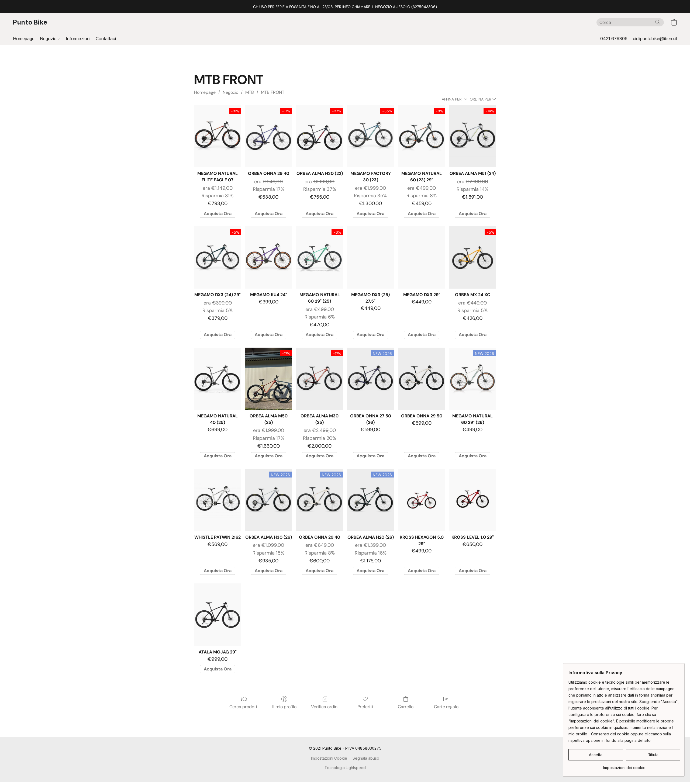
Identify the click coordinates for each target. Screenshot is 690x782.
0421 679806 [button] (613, 38)
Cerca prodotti (243, 707)
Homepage (23, 38)
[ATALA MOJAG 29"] (217, 614)
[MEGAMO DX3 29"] (421, 257)
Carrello (405, 707)
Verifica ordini (325, 707)
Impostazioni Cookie (329, 758)
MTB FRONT (272, 92)
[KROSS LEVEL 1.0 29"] (472, 500)
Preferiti (365, 707)
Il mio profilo (284, 707)
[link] (624, 765)
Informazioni (78, 38)
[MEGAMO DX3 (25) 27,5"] (370, 257)
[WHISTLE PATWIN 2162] (217, 500)
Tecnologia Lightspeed (345, 767)
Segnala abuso (366, 758)
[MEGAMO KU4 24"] (268, 257)
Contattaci (106, 38)
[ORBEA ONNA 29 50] (421, 379)
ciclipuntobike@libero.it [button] (655, 38)
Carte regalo (446, 707)
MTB (249, 92)
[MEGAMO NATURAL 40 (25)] (217, 379)
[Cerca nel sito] (658, 22)
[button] (30, 22)
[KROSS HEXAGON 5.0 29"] (421, 500)
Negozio (49, 38)
